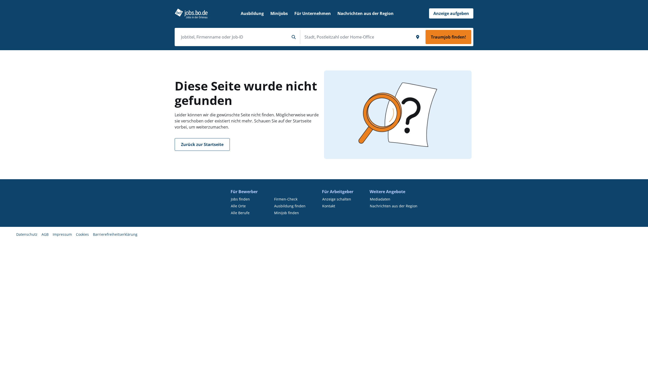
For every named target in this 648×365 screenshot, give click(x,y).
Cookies (82, 234)
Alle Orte (238, 206)
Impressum (62, 234)
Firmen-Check (285, 199)
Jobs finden (240, 199)
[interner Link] (191, 13)
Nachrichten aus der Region (393, 206)
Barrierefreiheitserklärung (115, 234)
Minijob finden (286, 212)
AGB (45, 234)
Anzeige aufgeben (451, 13)
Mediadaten (380, 199)
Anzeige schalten (336, 199)
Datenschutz (26, 234)
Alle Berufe (240, 212)
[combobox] (233, 37)
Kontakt (328, 206)
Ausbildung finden (290, 206)
